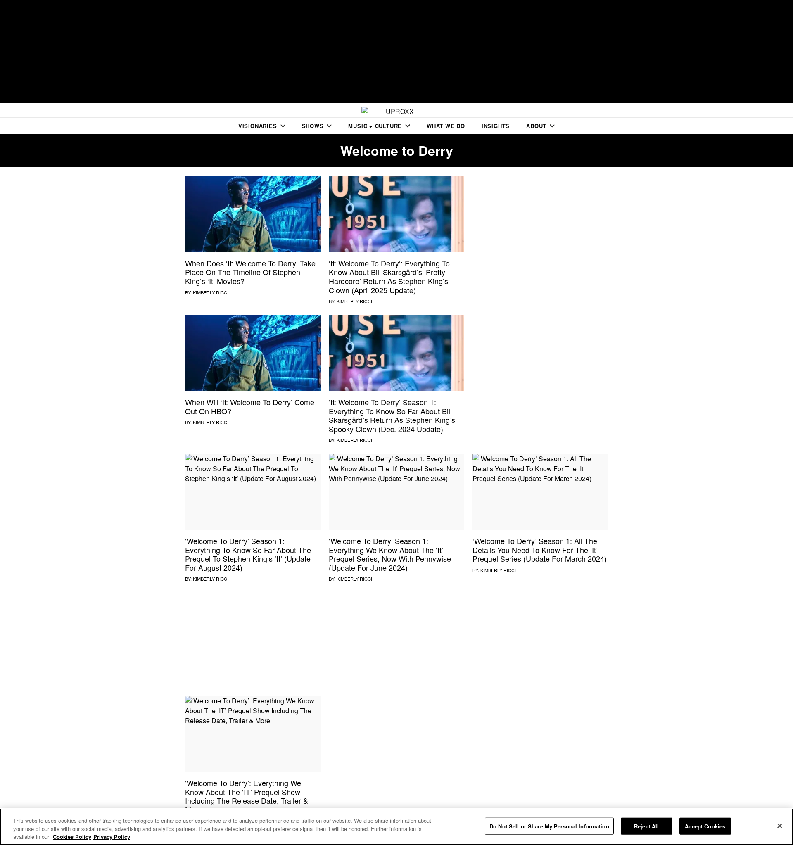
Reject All (646, 826)
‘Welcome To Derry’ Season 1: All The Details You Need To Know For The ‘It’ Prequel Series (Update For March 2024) (539, 549)
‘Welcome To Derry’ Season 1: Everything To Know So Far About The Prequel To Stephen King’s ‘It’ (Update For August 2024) (248, 554)
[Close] (780, 826)
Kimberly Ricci (210, 292)
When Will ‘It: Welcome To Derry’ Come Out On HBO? (249, 406)
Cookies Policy (72, 836)
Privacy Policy (111, 836)
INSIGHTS (496, 126)
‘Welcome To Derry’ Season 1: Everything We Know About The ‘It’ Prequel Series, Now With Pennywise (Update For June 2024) (390, 554)
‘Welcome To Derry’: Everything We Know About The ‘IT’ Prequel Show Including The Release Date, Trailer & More (246, 796)
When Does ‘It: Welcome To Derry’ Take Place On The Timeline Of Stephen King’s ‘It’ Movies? (250, 272)
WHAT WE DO (446, 126)
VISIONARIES (257, 126)
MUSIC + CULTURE (375, 126)
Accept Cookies (705, 826)
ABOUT (536, 126)
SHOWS (313, 126)
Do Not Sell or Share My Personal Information (549, 826)
